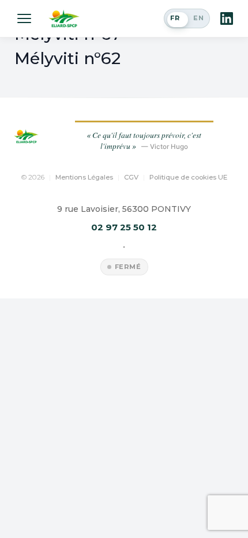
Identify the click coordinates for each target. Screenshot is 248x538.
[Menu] (24, 18)
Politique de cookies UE (188, 177)
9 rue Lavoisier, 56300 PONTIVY (124, 209)
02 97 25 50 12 (124, 227)
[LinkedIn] (226, 18)
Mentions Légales (84, 177)
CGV (131, 177)
